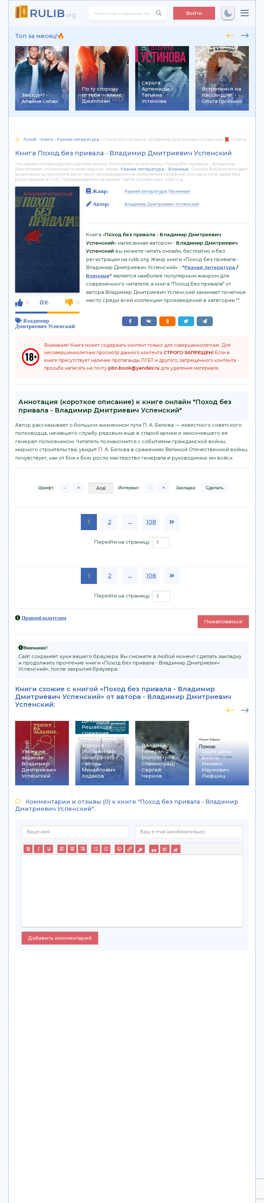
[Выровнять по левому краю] (61, 849)
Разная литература (142, 168)
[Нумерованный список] (105, 849)
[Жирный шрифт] (28, 849)
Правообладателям (44, 617)
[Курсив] (38, 849)
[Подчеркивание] (48, 849)
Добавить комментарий (60, 938)
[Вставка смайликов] (119, 849)
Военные (178, 168)
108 (151, 522)
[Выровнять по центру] (72, 849)
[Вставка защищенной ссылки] (140, 849)
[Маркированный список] (95, 849)
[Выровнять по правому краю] (82, 849)
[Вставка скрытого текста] (175, 849)
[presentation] (230, 34)
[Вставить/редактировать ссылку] (129, 849)
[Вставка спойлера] (164, 849)
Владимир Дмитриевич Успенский (45, 323)
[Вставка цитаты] (153, 849)
